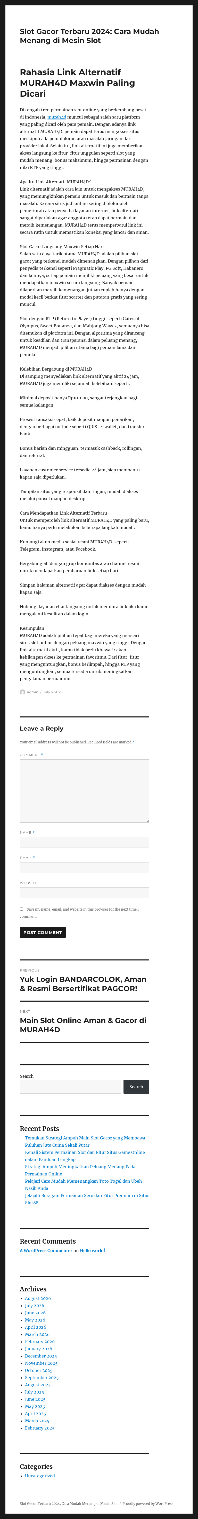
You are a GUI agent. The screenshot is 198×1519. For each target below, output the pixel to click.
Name (27, 832)
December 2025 (41, 1356)
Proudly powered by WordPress (148, 1504)
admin (32, 692)
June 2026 (35, 1312)
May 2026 (35, 1320)
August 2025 (38, 1384)
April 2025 (35, 1413)
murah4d (56, 117)
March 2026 (37, 1334)
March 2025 (37, 1420)
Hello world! (92, 1250)
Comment (31, 755)
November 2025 (41, 1363)
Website (28, 883)
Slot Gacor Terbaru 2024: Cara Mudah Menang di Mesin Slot (89, 36)
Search (27, 1076)
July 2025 (34, 1392)
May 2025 (35, 1406)
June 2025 (35, 1399)
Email (27, 858)
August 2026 (38, 1298)
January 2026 (38, 1348)
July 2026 (34, 1305)
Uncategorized (40, 1475)
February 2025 (40, 1428)
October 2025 (39, 1370)
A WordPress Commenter (46, 1250)
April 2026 (35, 1327)
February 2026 (40, 1341)
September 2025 (42, 1377)
